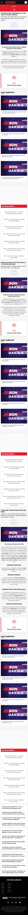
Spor (3, 893)
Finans (2, 889)
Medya (9, 883)
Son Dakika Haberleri (14, 880)
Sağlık (9, 885)
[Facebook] (12, 902)
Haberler (14, 6)
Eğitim (9, 889)
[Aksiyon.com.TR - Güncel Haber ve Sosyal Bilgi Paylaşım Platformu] (10, 2)
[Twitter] (8, 902)
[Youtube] (19, 902)
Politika (2, 887)
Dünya (2, 891)
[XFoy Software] (5, 898)
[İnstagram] (16, 902)
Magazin (9, 887)
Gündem (3, 885)
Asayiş (2, 883)
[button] (2, 2)
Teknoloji (9, 891)
